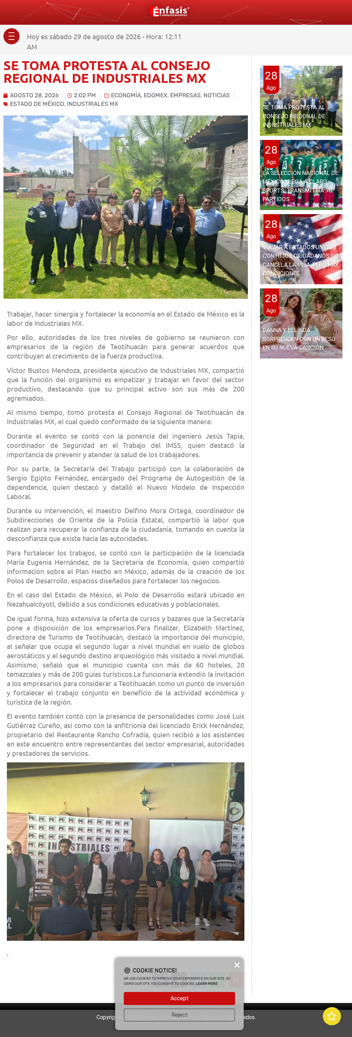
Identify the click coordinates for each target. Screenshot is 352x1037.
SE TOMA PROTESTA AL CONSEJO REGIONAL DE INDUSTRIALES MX (294, 116)
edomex (155, 95)
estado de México (37, 103)
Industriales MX (92, 103)
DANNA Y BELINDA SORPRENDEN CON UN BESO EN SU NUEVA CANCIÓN (299, 339)
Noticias (217, 95)
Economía (126, 95)
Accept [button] (179, 998)
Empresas (185, 95)
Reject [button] (180, 1015)
